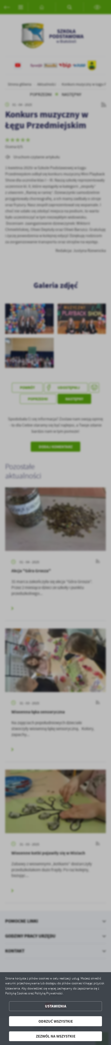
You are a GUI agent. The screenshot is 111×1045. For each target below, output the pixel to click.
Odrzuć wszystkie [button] (55, 1021)
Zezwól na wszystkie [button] (55, 1036)
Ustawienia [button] (55, 1006)
